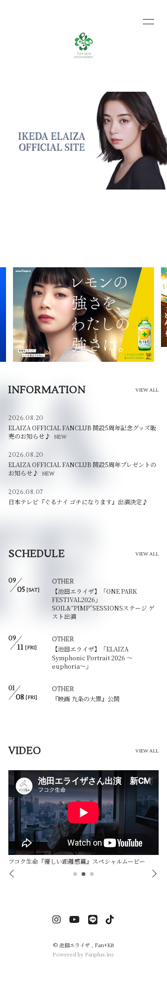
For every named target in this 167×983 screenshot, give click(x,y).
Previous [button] (12, 874)
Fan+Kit (104, 945)
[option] (83, 819)
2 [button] (84, 876)
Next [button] (152, 874)
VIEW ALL (147, 390)
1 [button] (75, 876)
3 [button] (92, 876)
